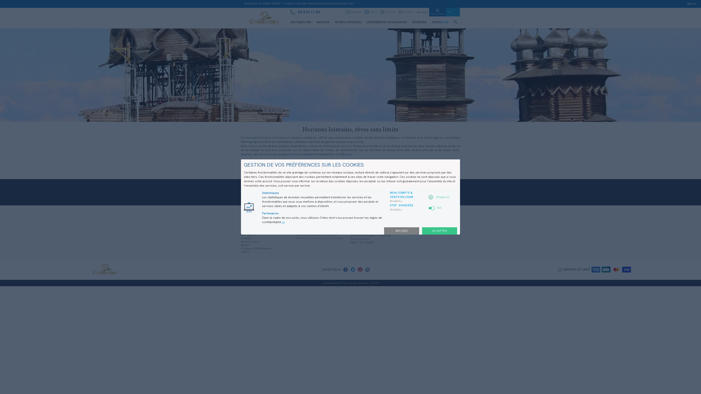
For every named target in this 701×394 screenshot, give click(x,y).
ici (283, 222)
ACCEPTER (439, 231)
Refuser (402, 231)
